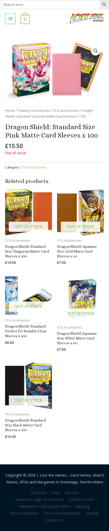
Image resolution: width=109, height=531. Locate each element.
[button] (95, 50)
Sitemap (92, 513)
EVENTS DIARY (81, 499)
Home (10, 110)
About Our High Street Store (39, 499)
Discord (71, 492)
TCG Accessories (66, 110)
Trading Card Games (33, 110)
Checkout (39, 492)
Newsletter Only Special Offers (45, 506)
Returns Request (24, 513)
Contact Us (54, 519)
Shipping (82, 506)
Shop (55, 492)
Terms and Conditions (61, 513)
